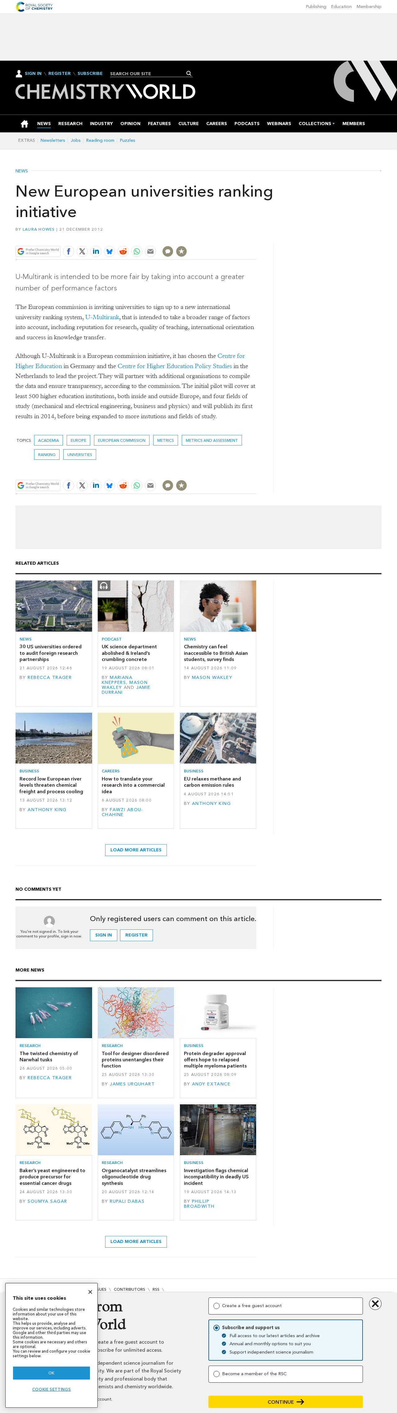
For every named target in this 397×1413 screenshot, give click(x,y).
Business (29, 771)
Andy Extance (211, 1084)
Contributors (129, 1289)
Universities (79, 454)
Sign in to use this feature (226, 237)
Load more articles (136, 850)
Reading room (100, 140)
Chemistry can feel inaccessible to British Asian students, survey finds (216, 653)
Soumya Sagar (47, 1201)
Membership (369, 6)
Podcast (112, 639)
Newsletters (53, 140)
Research (30, 1045)
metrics (165, 440)
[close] (255, 237)
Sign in (103, 935)
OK (51, 1373)
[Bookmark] (181, 251)
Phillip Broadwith (199, 1204)
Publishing (316, 6)
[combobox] (149, 74)
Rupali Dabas (127, 1201)
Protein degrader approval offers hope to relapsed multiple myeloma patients (215, 1059)
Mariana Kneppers (117, 680)
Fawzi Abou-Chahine (122, 812)
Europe (78, 440)
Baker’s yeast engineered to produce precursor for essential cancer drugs (52, 1176)
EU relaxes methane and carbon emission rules (212, 782)
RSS (156, 1289)
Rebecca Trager (50, 677)
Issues (100, 1289)
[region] (51, 1345)
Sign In (33, 73)
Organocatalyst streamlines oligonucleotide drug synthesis (134, 1176)
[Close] (90, 1292)
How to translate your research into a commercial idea (133, 785)
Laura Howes (39, 229)
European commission (121, 440)
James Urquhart (132, 1084)
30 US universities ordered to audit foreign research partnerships (51, 653)
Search (189, 73)
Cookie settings (51, 1389)
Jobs (76, 140)
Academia (48, 440)
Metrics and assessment (212, 440)
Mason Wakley (212, 677)
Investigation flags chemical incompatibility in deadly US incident (216, 1176)
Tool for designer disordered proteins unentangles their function (135, 1059)
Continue (281, 1402)
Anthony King (47, 809)
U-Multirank (102, 317)
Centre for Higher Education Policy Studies (175, 366)
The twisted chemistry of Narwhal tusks (49, 1056)
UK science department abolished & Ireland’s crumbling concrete (129, 653)
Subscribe (90, 73)
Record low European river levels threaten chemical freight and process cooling (51, 785)
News (22, 171)
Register (59, 73)
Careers (111, 771)
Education (341, 6)
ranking (47, 454)
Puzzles (127, 140)
